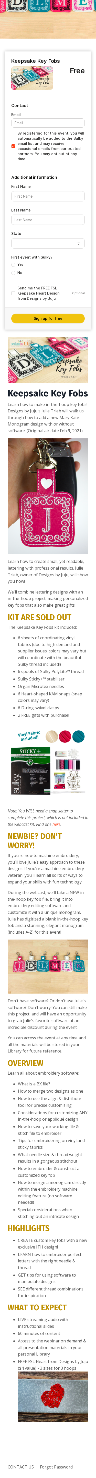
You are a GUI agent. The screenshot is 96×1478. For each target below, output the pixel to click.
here (56, 824)
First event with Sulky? (31, 257)
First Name (21, 186)
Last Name (21, 210)
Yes (20, 264)
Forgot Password (56, 1467)
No (19, 272)
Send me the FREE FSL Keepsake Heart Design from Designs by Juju (38, 293)
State (16, 233)
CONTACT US (21, 1467)
